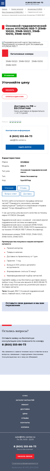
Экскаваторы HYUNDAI (35, 9)
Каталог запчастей (17, 9)
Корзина (25, 427)
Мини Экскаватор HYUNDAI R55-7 (12, 12)
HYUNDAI (25, 162)
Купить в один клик (15, 97)
